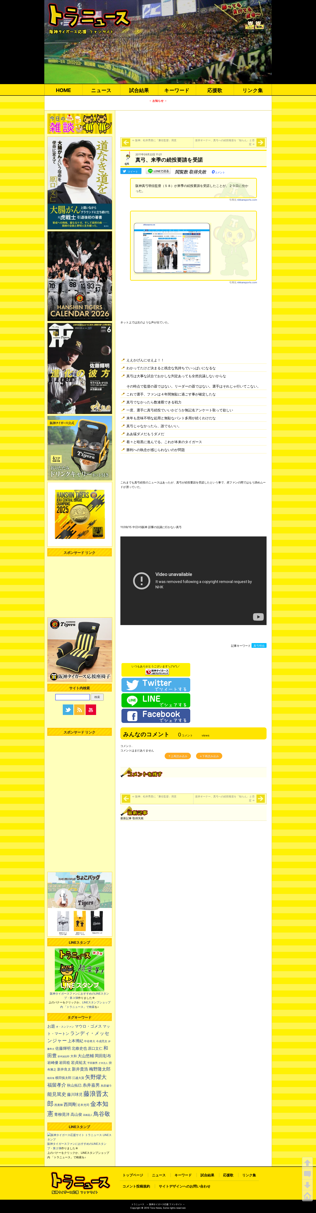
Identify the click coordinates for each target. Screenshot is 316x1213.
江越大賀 (78, 1078)
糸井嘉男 (91, 1085)
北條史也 (79, 1048)
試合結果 (139, 90)
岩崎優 (52, 1062)
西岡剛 (70, 1104)
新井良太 (64, 1069)
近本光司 (83, 1105)
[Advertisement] (193, 123)
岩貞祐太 (78, 1062)
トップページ (133, 1175)
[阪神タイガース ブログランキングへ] (157, 670)
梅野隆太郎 (99, 1069)
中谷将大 (89, 1041)
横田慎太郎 (63, 1078)
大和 (73, 1056)
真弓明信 (259, 645)
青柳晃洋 (62, 1114)
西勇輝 (58, 1105)
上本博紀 (75, 1041)
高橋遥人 (87, 1114)
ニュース (101, 90)
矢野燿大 (96, 1077)
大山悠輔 (86, 1055)
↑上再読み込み (177, 756)
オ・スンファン (65, 1026)
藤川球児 (75, 1094)
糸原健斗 (106, 1085)
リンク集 (252, 90)
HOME (63, 90)
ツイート (133, 171)
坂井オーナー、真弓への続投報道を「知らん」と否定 (225, 142)
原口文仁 (95, 1048)
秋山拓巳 (74, 1085)
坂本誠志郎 (63, 1056)
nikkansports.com (247, 199)
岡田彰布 (103, 1055)
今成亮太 (101, 1041)
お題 (51, 1026)
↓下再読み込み (209, 756)
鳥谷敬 (101, 1113)
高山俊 (76, 1114)
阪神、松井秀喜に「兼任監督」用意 (154, 140)
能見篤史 (56, 1094)
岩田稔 (64, 1062)
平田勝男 (92, 1063)
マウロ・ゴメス (88, 1026)
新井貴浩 (80, 1069)
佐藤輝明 (63, 1048)
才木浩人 (103, 1063)
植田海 (50, 1078)
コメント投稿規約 (136, 1186)
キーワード (177, 90)
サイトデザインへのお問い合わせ (184, 1186)
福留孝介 (56, 1085)
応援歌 (214, 90)
